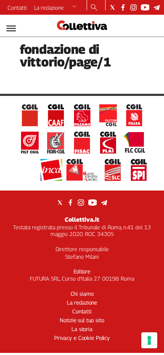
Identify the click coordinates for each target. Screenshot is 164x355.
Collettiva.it (82, 219)
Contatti (17, 7)
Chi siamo (82, 293)
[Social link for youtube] (145, 7)
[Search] (94, 8)
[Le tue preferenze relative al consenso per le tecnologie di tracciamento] (149, 340)
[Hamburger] (11, 28)
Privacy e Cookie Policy (82, 337)
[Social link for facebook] (123, 7)
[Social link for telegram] (156, 7)
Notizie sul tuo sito (82, 320)
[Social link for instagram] (133, 7)
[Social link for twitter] (112, 7)
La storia (82, 329)
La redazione (49, 7)
